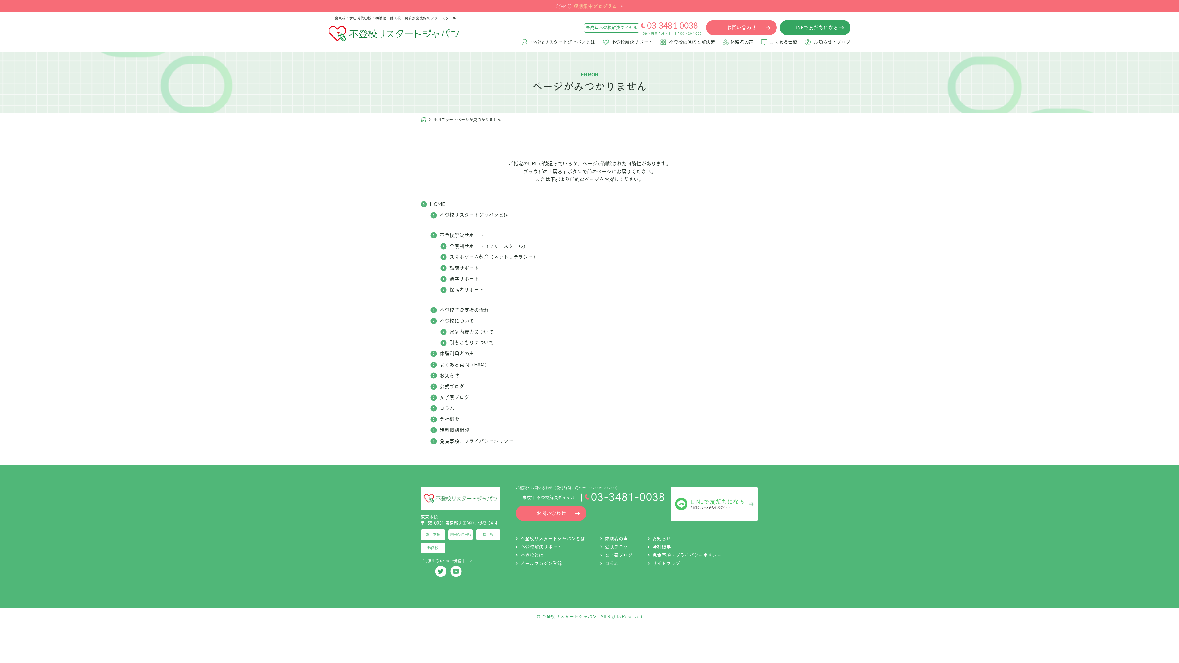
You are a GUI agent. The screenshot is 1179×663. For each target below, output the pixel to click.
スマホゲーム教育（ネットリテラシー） (493, 257)
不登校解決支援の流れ (464, 310)
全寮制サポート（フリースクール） (488, 246)
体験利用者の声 (457, 354)
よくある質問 (783, 42)
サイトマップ (666, 563)
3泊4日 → (589, 5)
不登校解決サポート (632, 42)
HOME (437, 204)
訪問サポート (464, 268)
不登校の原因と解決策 (692, 42)
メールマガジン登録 (541, 563)
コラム (447, 408)
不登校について (457, 321)
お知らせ (449, 375)
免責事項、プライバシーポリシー (476, 441)
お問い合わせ (551, 513)
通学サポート (464, 279)
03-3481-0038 (672, 25)
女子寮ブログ (454, 397)
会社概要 (449, 419)
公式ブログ (452, 386)
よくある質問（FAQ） (464, 365)
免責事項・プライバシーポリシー (687, 555)
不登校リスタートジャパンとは (563, 42)
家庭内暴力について (471, 332)
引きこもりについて (471, 342)
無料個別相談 (454, 430)
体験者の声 (741, 42)
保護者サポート (466, 290)
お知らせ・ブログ (832, 42)
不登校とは (531, 555)
